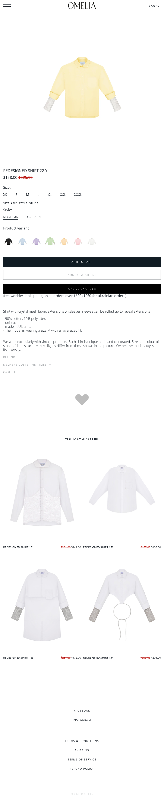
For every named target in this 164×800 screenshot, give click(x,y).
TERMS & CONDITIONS (82, 741)
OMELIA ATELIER (83, 794)
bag (155, 5)
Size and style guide (21, 203)
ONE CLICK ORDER (82, 289)
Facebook (82, 710)
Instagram (82, 720)
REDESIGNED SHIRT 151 (18, 547)
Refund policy (82, 768)
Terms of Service (82, 759)
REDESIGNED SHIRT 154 (98, 657)
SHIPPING (82, 750)
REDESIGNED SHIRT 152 (98, 547)
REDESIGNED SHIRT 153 (18, 657)
